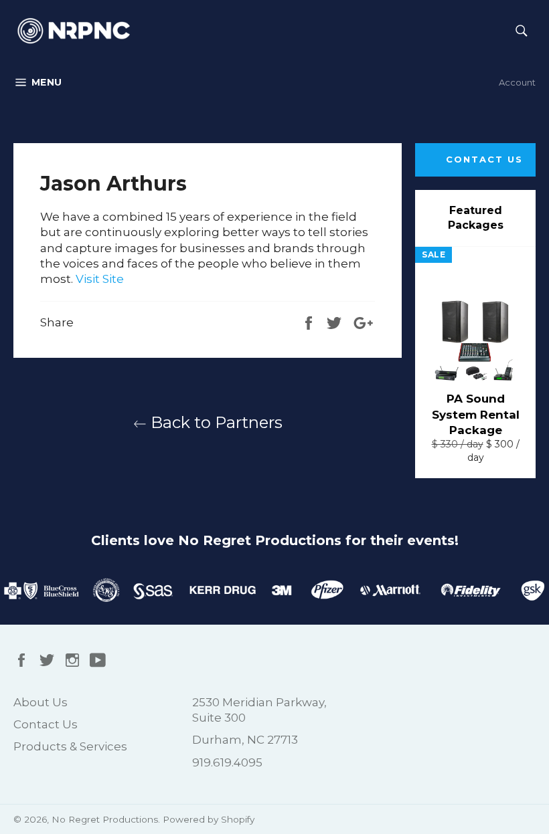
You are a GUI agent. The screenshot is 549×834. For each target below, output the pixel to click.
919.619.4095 (227, 762)
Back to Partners (215, 422)
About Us (40, 702)
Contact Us (484, 159)
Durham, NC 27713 (245, 739)
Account (517, 82)
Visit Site (100, 279)
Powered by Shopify (208, 819)
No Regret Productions (105, 819)
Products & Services (70, 746)
